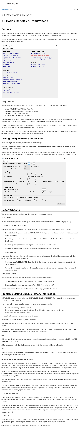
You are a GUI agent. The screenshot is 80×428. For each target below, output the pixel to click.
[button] (72, 9)
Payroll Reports (6, 9)
